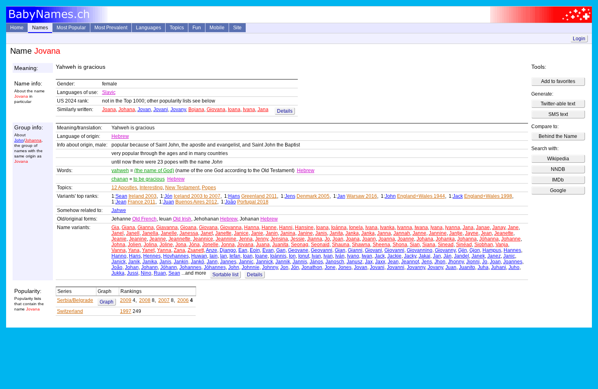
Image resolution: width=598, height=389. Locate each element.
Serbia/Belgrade (75, 300)
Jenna (246, 239)
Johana (126, 109)
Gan (281, 250)
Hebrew (120, 136)
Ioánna (339, 227)
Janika (149, 261)
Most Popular (71, 28)
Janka (352, 233)
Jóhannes (215, 267)
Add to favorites (558, 81)
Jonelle (210, 244)
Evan (268, 250)
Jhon (439, 261)
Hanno (119, 256)
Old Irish (182, 219)
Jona (180, 244)
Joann (369, 239)
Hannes (512, 250)
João (230, 202)
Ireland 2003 (143, 196)
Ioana (234, 109)
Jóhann (168, 267)
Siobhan (483, 244)
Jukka (117, 273)
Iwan (367, 256)
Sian (415, 244)
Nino (146, 273)
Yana (134, 250)
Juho (514, 267)
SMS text (558, 114)
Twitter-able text (558, 104)
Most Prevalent (110, 28)
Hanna (251, 227)
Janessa (188, 233)
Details (284, 111)
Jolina (150, 244)
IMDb (558, 180)
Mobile (217, 28)
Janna (384, 233)
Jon (284, 267)
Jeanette (503, 233)
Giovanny (445, 250)
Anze (211, 250)
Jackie (394, 256)
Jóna (194, 244)
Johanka (445, 239)
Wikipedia (558, 159)
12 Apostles (124, 187)
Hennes (152, 256)
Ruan (160, 273)
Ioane (261, 256)
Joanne (405, 239)
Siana (428, 244)
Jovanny (416, 267)
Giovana (216, 109)
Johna (118, 244)
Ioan (248, 256)
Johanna (33, 140)
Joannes (512, 261)
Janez (494, 256)
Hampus (491, 250)
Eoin (255, 250)
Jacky (410, 256)
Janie (257, 233)
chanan (119, 179)
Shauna (340, 244)
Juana (263, 244)
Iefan (234, 256)
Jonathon (311, 267)
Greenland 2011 (259, 196)
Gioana (188, 227)
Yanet (148, 250)
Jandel (461, 256)
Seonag (299, 244)
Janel (117, 233)
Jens (290, 196)
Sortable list (225, 275)
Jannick (264, 261)
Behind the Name (558, 136)
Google (558, 190)
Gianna (145, 227)
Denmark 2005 (313, 196)
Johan (132, 267)
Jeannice (203, 239)
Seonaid (320, 244)
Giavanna (167, 227)
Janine (305, 233)
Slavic (109, 92)
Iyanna (452, 227)
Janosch (334, 261)
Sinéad (464, 244)
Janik (134, 261)
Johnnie (251, 267)
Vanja (501, 244)
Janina (287, 233)
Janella (150, 233)
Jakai (424, 256)
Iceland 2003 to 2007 (197, 196)
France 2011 (141, 202)
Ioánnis (278, 256)
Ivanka (387, 227)
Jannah (401, 233)
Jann (212, 261)
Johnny (270, 267)
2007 (164, 300)
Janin (272, 233)
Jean (121, 202)
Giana (128, 227)
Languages (148, 28)
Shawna (361, 244)
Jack (458, 196)
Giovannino (419, 250)
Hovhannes (176, 256)
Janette (223, 233)
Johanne (511, 239)
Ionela (356, 227)
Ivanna (404, 227)
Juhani (498, 267)
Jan (341, 196)
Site (237, 28)
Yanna (164, 250)
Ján (447, 256)
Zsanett (196, 250)
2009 (125, 300)
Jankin (181, 261)
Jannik (282, 261)
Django (228, 250)
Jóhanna (489, 239)
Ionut (303, 256)
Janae (483, 227)
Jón (168, 196)
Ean (242, 250)
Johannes (190, 267)
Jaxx (380, 261)
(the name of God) (154, 170)
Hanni (285, 227)
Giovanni (394, 250)
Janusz (354, 261)
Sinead (446, 244)
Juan (168, 202)
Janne (419, 233)
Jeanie (119, 239)
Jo (327, 239)
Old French (144, 219)
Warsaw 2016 (362, 196)
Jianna (314, 239)
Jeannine (226, 239)
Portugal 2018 (252, 202)
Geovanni (321, 250)
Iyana (436, 227)
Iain (214, 256)
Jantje (456, 233)
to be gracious (149, 179)
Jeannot (410, 261)
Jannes (228, 261)
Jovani (160, 109)
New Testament (182, 187)
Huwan (199, 256)
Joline (166, 244)
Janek (478, 256)
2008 (145, 300)
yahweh (120, 170)
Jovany (178, 109)
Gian (340, 250)
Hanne (269, 227)
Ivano (353, 256)
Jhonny (456, 261)
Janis (321, 233)
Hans (234, 196)
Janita (336, 233)
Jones (344, 267)
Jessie (297, 239)
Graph (106, 302)
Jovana (245, 244)
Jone (330, 267)
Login (579, 39)
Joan (337, 239)
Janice (241, 233)
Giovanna (231, 227)
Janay (498, 227)
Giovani (373, 250)
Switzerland (70, 311)
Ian (223, 256)
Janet (207, 233)
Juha (483, 267)
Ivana (249, 109)
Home (17, 28)
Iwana (421, 227)
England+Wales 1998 (488, 196)
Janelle (169, 233)
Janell (133, 233)
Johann (149, 267)
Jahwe (118, 210)
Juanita (280, 244)
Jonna (228, 244)
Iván (340, 256)
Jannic (246, 261)
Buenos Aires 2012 (196, 202)
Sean (121, 196)
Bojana (196, 109)
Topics (177, 28)
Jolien (134, 244)
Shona (400, 244)
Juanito (467, 267)
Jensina (279, 239)
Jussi (132, 273)
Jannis (299, 261)
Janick (118, 261)
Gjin (462, 250)
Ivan (316, 256)
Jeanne (157, 239)
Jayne (471, 233)
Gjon (474, 250)
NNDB (558, 169)
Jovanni (395, 267)
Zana (179, 250)
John (19, 140)
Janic (509, 256)
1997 (125, 311)
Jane (513, 227)
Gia (115, 227)
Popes (209, 187)
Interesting (151, 187)
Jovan (144, 109)
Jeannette (179, 239)
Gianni (355, 250)
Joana (109, 109)
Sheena (381, 244)
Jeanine (138, 239)
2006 (183, 300)
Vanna (118, 250)
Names (40, 28)
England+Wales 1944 (421, 196)
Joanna (386, 239)
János (316, 261)
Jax (369, 261)
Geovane (298, 250)
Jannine (438, 233)
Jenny (261, 239)
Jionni (473, 261)
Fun (196, 28)
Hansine (304, 227)
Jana (263, 109)
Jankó (197, 261)
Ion (292, 256)
